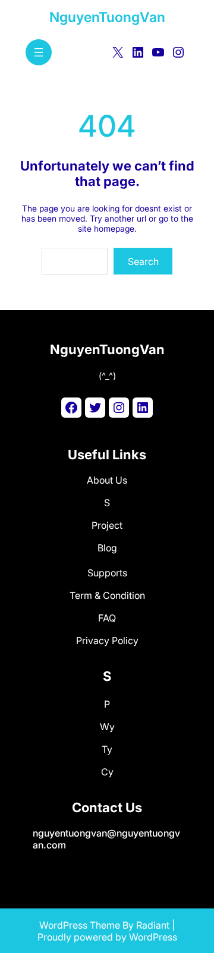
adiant (155, 925)
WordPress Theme (79, 925)
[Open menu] (39, 52)
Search (143, 261)
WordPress (153, 937)
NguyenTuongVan (107, 17)
